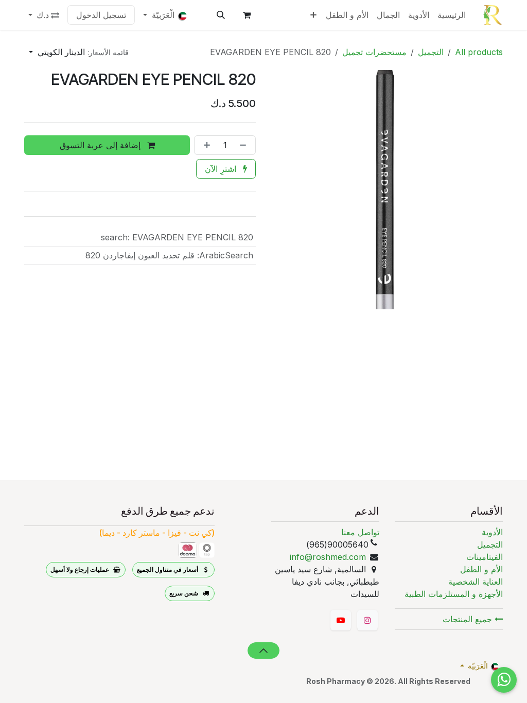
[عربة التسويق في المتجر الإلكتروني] (246, 15)
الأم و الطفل (481, 569)
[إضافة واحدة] (205, 145)
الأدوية (492, 532)
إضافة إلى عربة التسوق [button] (101, 145)
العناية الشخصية (475, 581)
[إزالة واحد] (245, 145)
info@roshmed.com (328, 557)
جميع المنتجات (469, 619)
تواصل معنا (360, 532)
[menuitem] (451, 15)
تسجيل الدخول (101, 15)
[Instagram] (367, 620)
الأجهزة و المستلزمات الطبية (454, 594)
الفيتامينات (484, 557)
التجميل (431, 52)
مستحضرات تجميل (374, 52)
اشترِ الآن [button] (222, 169)
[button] (221, 15)
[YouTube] (340, 620)
